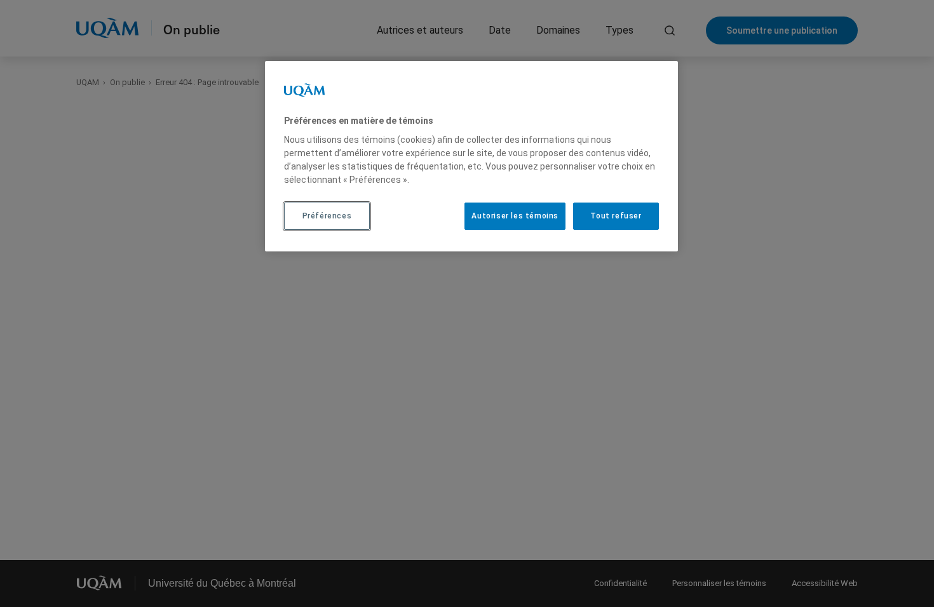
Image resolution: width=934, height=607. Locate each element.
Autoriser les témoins (514, 215)
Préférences (327, 215)
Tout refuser (615, 215)
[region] (471, 156)
